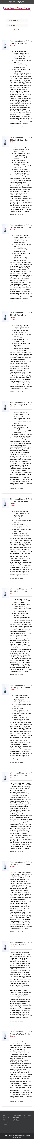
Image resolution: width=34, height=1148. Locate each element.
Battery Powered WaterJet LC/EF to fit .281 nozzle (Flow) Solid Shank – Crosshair (21, 314)
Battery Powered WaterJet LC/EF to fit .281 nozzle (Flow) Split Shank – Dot (21, 403)
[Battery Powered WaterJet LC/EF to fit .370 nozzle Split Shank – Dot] (5, 777)
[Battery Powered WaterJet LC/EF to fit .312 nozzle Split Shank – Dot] (5, 593)
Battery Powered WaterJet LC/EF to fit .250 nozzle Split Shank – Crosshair (21, 138)
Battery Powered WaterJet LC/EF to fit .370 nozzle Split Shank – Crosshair (21, 863)
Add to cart (14, 127)
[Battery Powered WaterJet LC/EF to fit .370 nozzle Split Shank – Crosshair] (5, 866)
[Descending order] (26, 20)
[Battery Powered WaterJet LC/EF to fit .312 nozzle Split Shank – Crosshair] (5, 689)
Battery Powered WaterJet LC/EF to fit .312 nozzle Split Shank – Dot (21, 590)
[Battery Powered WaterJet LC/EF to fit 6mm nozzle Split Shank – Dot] (5, 946)
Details (21, 127)
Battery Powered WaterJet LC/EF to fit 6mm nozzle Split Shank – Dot (21, 943)
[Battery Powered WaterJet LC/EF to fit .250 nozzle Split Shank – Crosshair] (5, 141)
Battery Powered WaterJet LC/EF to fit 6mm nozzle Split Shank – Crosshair (21, 1033)
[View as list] (18, 29)
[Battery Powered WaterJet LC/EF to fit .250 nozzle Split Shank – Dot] (5, 45)
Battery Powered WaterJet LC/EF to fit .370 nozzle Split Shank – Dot (21, 774)
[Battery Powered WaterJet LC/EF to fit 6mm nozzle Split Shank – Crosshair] (5, 1036)
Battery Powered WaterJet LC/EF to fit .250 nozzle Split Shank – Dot (21, 42)
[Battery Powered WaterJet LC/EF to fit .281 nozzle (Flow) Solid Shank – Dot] (5, 229)
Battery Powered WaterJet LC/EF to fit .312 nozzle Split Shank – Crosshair (21, 686)
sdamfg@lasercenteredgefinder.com (17, 3)
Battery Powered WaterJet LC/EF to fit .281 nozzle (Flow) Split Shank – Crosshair (21, 501)
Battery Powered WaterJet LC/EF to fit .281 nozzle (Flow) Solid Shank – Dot (21, 226)
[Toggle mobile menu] (30, 11)
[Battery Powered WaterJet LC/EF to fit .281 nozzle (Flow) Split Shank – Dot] (5, 406)
